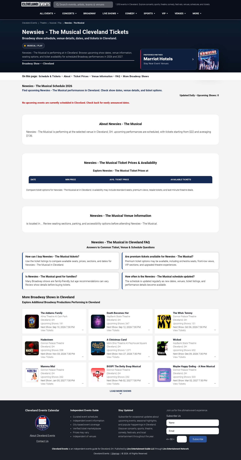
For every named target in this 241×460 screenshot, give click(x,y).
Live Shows (109, 13)
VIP (164, 13)
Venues (179, 13)
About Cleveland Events (42, 435)
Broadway (89, 13)
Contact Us (42, 441)
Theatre (43, 23)
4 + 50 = (170, 439)
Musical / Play (56, 23)
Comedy (130, 13)
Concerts (68, 13)
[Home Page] (35, 4)
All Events (46, 13)
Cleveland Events (29, 23)
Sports (148, 13)
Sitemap (115, 453)
